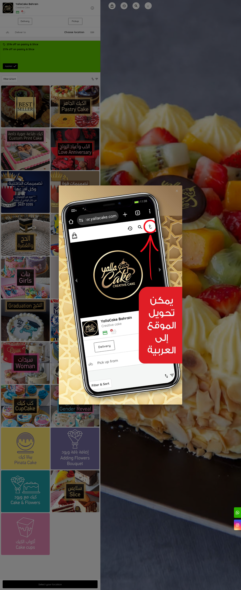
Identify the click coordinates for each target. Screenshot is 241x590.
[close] (177, 191)
